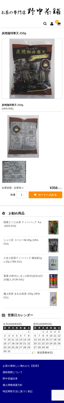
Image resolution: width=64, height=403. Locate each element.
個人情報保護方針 (13, 385)
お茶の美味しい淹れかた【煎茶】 (21, 365)
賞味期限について (13, 372)
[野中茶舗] (31, 12)
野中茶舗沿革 (10, 378)
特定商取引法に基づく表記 (18, 391)
